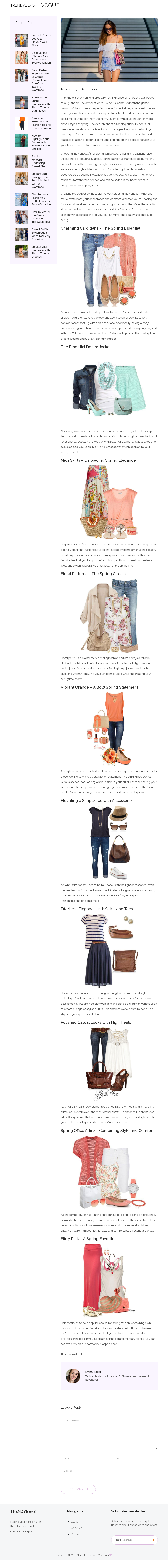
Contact (75, 1534)
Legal (74, 1521)
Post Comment (78, 1489)
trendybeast (23, 5)
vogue (50, 5)
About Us (76, 1528)
